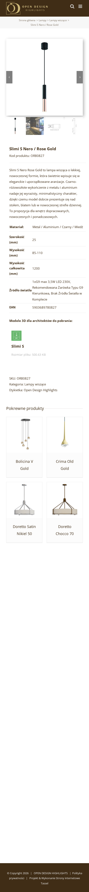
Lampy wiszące (35, 384)
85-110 (37, 253)
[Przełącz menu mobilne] (80, 6)
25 (34, 240)
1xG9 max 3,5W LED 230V (51, 282)
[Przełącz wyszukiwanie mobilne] (72, 6)
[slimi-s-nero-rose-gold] (44, 77)
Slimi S (17, 346)
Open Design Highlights (40, 390)
